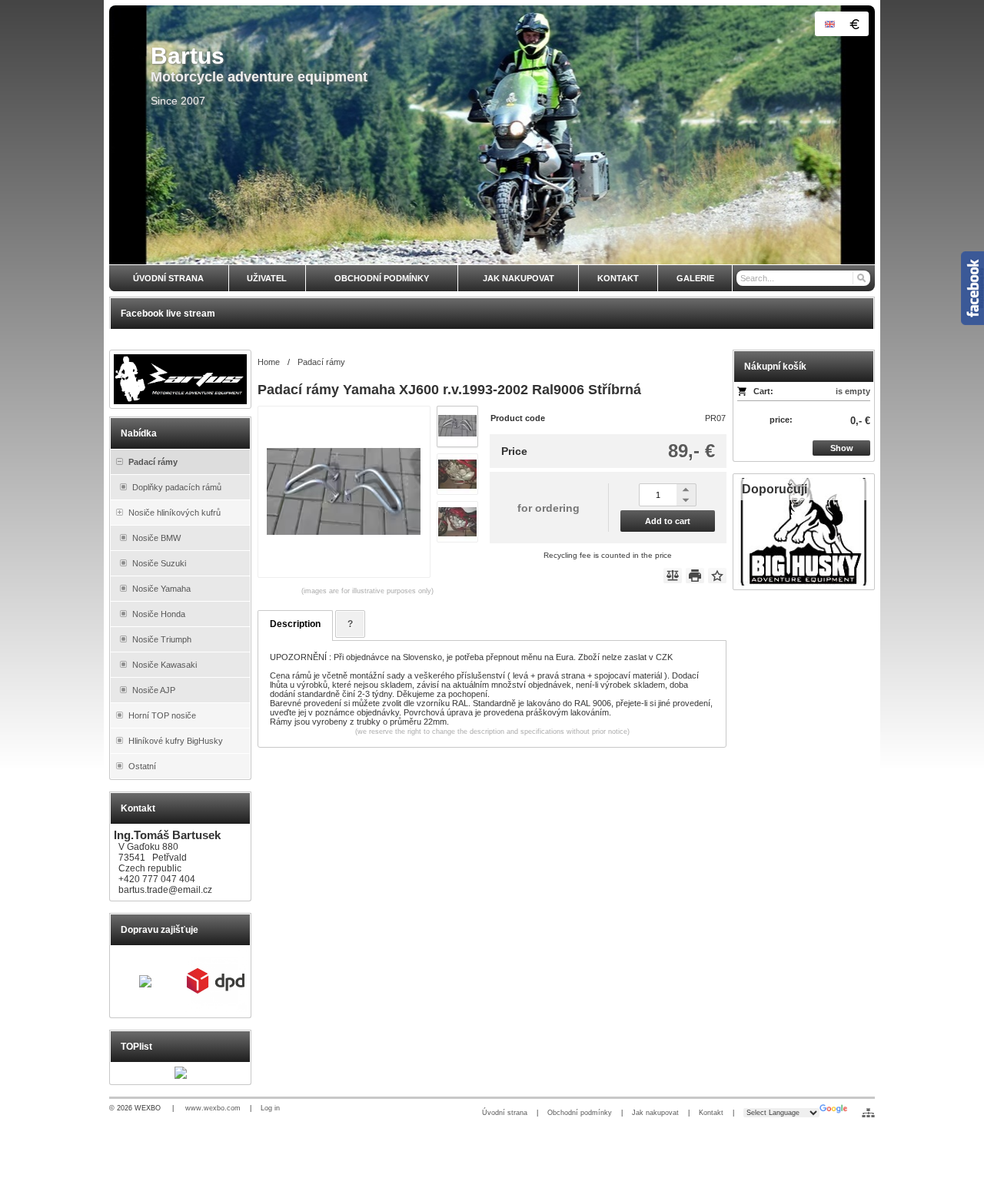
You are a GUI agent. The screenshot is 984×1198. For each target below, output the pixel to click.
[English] (829, 24)
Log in (270, 1108)
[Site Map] (868, 1112)
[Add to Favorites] (717, 575)
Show (841, 448)
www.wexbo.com (213, 1108)
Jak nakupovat (655, 1113)
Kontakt (711, 1113)
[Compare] (672, 575)
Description (295, 624)
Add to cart (667, 521)
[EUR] (854, 24)
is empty (853, 391)
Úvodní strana (504, 1113)
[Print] (695, 575)
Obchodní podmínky (579, 1113)
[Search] (860, 278)
